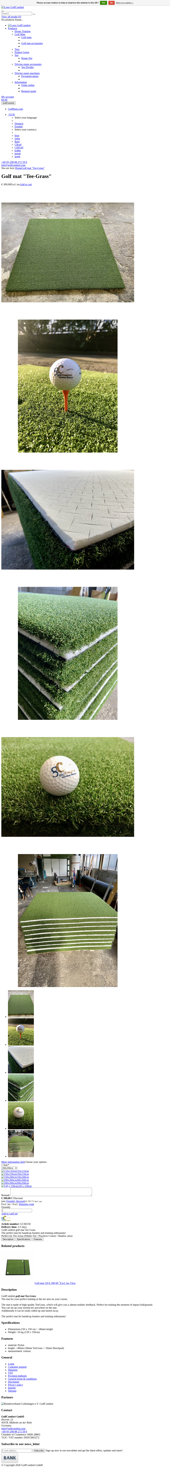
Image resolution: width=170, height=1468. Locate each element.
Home (18, 168)
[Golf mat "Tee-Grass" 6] (67, 986)
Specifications (23, 1239)
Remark (5, 1195)
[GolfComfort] (12, 7)
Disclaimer (13, 1381)
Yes (103, 3)
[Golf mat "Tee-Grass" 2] (67, 451)
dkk (18, 150)
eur (17, 135)
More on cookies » (124, 3)
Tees (17, 49)
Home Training (23, 31)
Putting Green (22, 52)
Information (21, 82)
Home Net (26, 58)
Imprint (12, 1387)
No (111, 3)
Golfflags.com (15, 109)
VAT (10, 1372)
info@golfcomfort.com (13, 165)
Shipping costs (26, 1204)
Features (38, 1239)
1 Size (5, 1165)
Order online (28, 85)
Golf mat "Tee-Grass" (33, 168)
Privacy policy (15, 1384)
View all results (11, 16)
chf (19, 147)
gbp (17, 138)
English (19, 126)
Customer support (17, 1366)
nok (18, 153)
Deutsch (19, 123)
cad (18, 144)
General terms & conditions (22, 1378)
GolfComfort (8, 103)
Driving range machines (27, 73)
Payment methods (17, 1375)
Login (11, 1363)
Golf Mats (20, 34)
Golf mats (26, 37)
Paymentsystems (30, 76)
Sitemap (12, 1390)
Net (16, 55)
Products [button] (12, 28)
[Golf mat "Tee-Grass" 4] (67, 718)
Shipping (12, 1369)
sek (17, 156)
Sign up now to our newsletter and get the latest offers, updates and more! (84, 1450)
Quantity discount (15, 1201)
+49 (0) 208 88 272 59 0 (14, 162)
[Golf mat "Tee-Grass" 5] (67, 852)
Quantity (5, 1207)
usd (17, 141)
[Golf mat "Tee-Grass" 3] (67, 585)
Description (8, 1239)
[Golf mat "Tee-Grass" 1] (67, 318)
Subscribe (39, 1450)
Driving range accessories (28, 64)
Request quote (28, 91)
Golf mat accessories (32, 43)
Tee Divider (27, 67)
